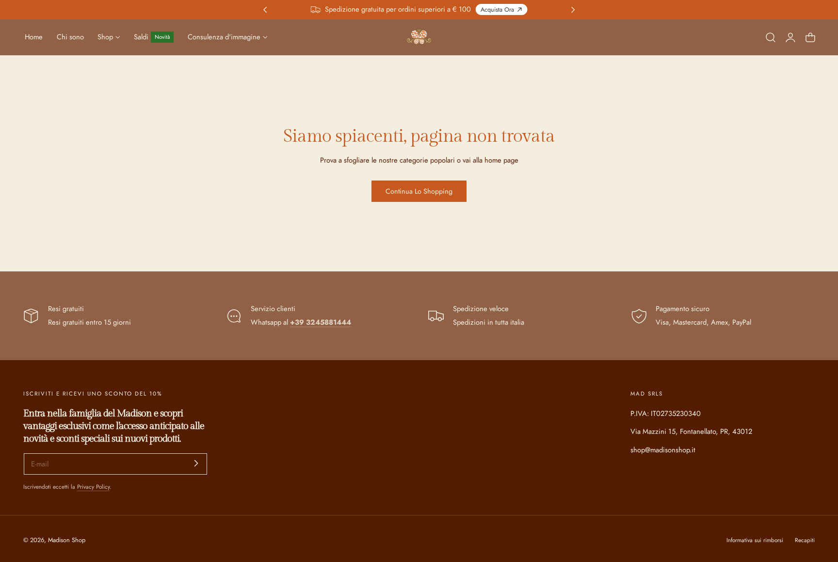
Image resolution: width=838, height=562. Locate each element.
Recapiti (805, 540)
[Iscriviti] (196, 463)
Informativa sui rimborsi (754, 540)
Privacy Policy (93, 486)
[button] (770, 37)
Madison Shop (66, 540)
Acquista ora (497, 9)
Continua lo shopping (419, 191)
